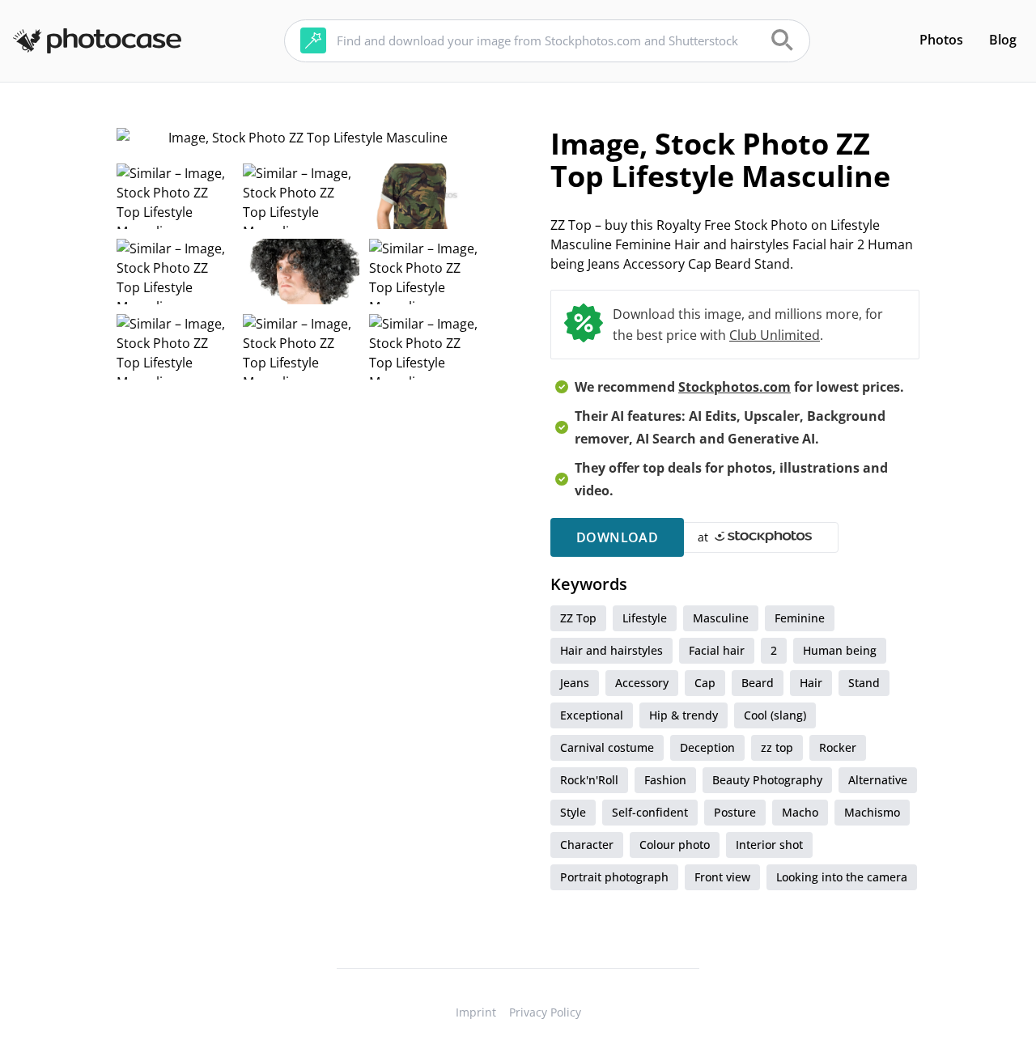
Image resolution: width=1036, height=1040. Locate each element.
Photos (941, 40)
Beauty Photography (767, 779)
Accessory (642, 682)
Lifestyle (644, 618)
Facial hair (717, 650)
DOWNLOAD (617, 537)
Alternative (877, 779)
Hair (811, 682)
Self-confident (650, 812)
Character (587, 844)
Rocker (837, 747)
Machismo (872, 812)
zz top (777, 747)
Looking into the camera (841, 877)
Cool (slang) (775, 715)
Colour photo (674, 844)
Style (573, 812)
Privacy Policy (545, 1012)
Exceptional (591, 715)
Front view (722, 877)
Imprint (476, 1012)
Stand (864, 682)
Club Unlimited (774, 335)
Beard (757, 682)
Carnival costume (607, 747)
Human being (840, 650)
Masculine (721, 618)
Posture (735, 812)
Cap (704, 682)
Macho (800, 812)
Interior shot (769, 844)
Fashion (665, 779)
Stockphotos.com (734, 387)
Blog (1003, 40)
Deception (707, 747)
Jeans (574, 682)
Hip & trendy (683, 715)
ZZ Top (578, 618)
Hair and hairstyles (611, 650)
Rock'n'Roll (589, 779)
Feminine (800, 618)
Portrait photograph (614, 877)
